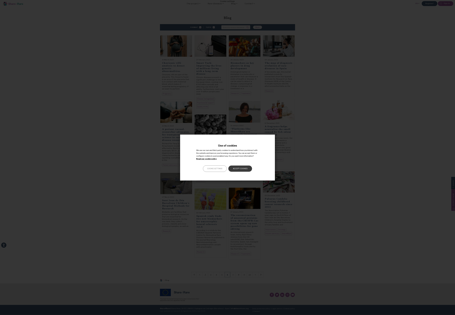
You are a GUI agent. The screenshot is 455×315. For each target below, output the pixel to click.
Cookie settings (214, 169)
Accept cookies (240, 169)
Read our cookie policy (206, 159)
